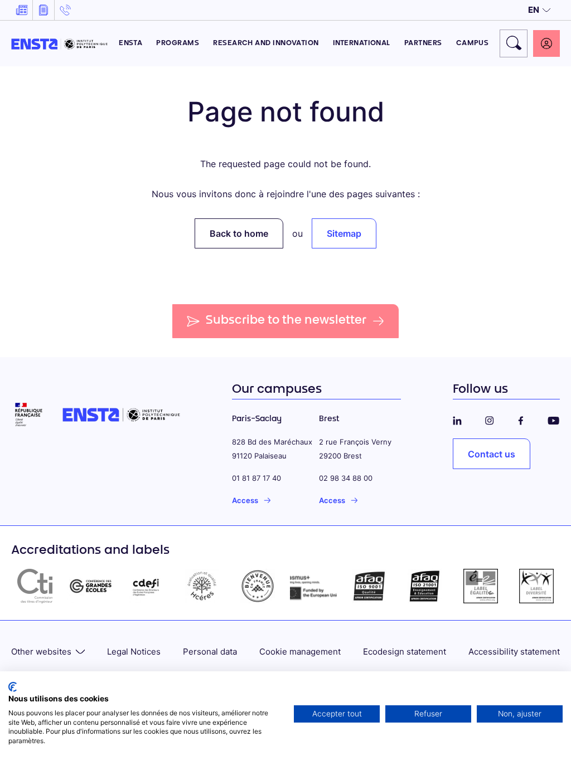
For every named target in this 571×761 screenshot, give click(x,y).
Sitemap (344, 233)
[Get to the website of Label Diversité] (536, 586)
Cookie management (300, 651)
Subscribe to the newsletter (286, 320)
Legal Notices (134, 651)
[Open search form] (514, 43)
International (361, 43)
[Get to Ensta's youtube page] (553, 419)
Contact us (491, 454)
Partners (423, 43)
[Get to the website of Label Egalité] (480, 586)
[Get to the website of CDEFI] (146, 586)
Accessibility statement (514, 651)
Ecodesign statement (404, 651)
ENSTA (130, 43)
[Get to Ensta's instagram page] (489, 419)
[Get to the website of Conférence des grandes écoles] (90, 586)
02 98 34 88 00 (345, 478)
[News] (21, 10)
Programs (177, 43)
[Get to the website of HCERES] (201, 586)
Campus (472, 43)
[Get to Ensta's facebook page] (520, 419)
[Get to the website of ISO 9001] (369, 586)
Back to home (239, 233)
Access (245, 500)
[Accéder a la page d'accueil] (59, 43)
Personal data (210, 651)
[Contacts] (65, 10)
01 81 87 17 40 (256, 478)
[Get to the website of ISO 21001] (424, 586)
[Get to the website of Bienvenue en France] (257, 586)
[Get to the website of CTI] (34, 586)
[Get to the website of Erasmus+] (313, 586)
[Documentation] (43, 10)
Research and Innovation (266, 43)
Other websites (41, 651)
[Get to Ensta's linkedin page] (457, 419)
